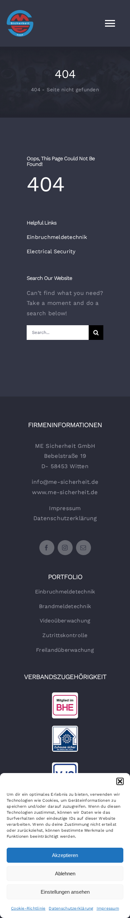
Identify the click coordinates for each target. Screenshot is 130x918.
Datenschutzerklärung (71, 908)
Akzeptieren (65, 855)
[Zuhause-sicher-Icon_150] (65, 728)
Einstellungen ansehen (65, 892)
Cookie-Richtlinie (28, 908)
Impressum (108, 908)
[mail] (83, 547)
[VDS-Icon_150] (65, 764)
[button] (120, 781)
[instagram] (65, 547)
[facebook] (46, 547)
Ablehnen (65, 873)
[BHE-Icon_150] (65, 694)
